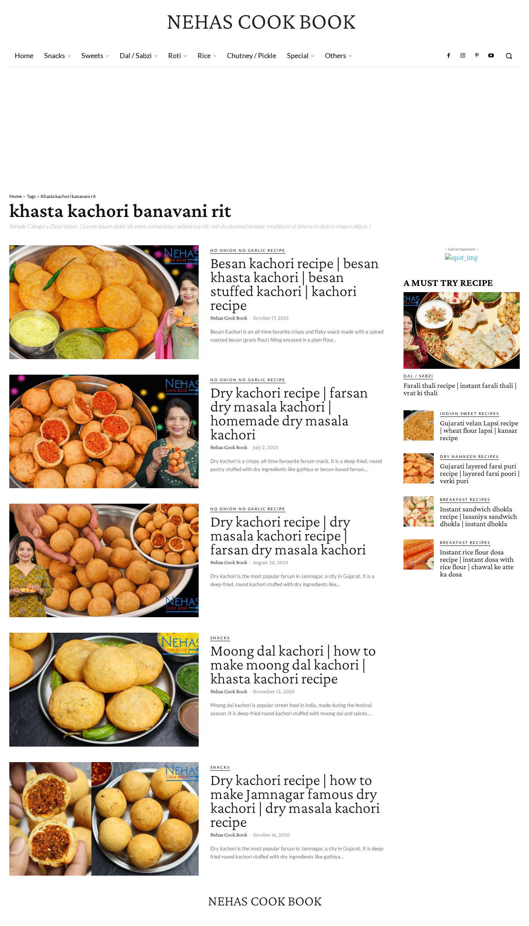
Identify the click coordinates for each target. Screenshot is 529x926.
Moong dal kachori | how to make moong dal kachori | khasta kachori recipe (293, 664)
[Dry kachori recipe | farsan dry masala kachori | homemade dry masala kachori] (104, 431)
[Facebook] (449, 56)
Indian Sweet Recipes (469, 413)
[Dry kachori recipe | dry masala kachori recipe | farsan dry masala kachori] (104, 560)
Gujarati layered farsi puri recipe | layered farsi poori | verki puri (480, 473)
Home (15, 196)
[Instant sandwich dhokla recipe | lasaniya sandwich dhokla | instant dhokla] (419, 511)
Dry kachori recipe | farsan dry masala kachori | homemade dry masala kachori (289, 413)
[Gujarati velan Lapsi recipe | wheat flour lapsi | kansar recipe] (419, 425)
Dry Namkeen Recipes (469, 456)
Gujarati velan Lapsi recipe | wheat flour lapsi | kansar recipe (479, 430)
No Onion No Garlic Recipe (247, 250)
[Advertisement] (264, 125)
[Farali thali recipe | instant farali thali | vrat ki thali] (462, 330)
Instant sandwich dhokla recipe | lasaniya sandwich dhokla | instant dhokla (478, 516)
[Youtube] (491, 56)
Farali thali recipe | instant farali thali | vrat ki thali (460, 389)
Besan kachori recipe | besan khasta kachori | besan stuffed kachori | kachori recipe (294, 283)
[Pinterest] (477, 56)
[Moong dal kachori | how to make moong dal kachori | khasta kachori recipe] (104, 689)
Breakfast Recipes (465, 499)
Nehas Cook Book (228, 318)
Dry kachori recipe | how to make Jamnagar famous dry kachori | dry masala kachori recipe (295, 800)
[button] (509, 56)
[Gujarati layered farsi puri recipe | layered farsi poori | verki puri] (419, 468)
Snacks (220, 637)
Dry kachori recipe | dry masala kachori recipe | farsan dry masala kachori (288, 535)
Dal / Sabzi (418, 375)
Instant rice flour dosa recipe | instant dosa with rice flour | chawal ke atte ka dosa (477, 563)
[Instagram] (463, 56)
